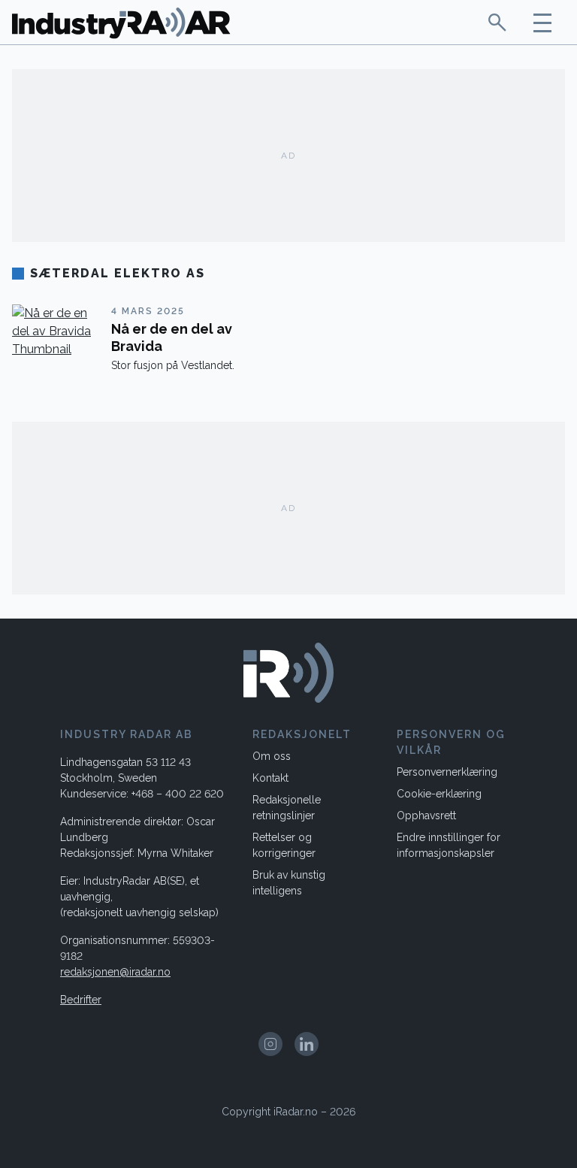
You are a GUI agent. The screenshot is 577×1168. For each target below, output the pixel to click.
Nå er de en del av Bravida (171, 337)
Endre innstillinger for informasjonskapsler (448, 845)
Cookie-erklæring (439, 794)
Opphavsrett (426, 815)
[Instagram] (270, 1044)
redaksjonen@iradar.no (115, 972)
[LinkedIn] (307, 1044)
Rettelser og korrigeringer (284, 845)
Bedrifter (80, 1000)
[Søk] (497, 22)
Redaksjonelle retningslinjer (286, 808)
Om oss (271, 756)
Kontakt (270, 778)
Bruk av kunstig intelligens (288, 883)
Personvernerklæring (447, 772)
